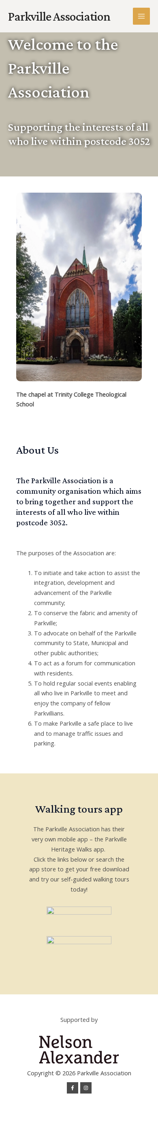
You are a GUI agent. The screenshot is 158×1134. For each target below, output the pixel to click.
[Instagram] (86, 1088)
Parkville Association (59, 16)
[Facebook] (72, 1088)
